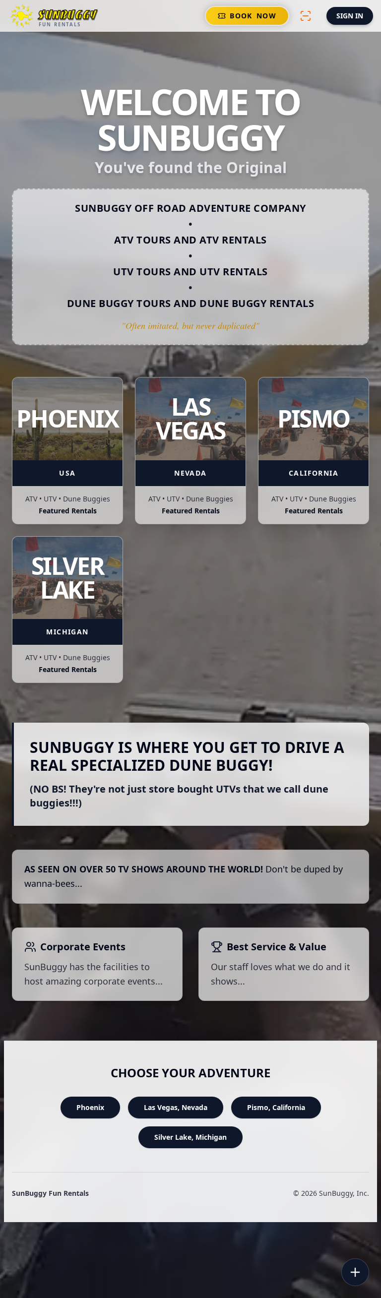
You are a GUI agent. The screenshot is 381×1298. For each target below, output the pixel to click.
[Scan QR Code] (305, 15)
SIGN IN (349, 15)
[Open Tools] (355, 1272)
